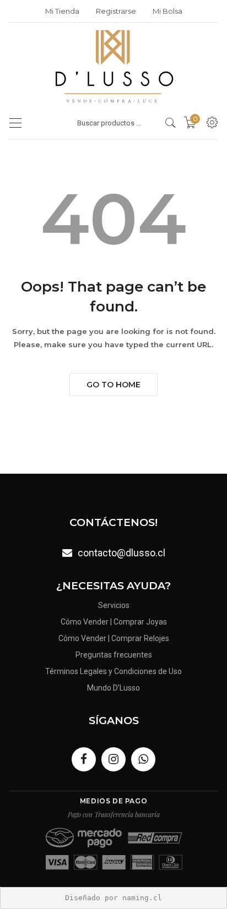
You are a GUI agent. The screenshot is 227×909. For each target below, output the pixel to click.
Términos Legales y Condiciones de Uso (113, 671)
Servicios (113, 605)
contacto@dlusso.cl (121, 552)
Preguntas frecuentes (113, 654)
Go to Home (113, 385)
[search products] (170, 122)
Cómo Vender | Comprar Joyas (114, 621)
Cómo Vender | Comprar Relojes (113, 638)
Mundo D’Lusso (113, 687)
